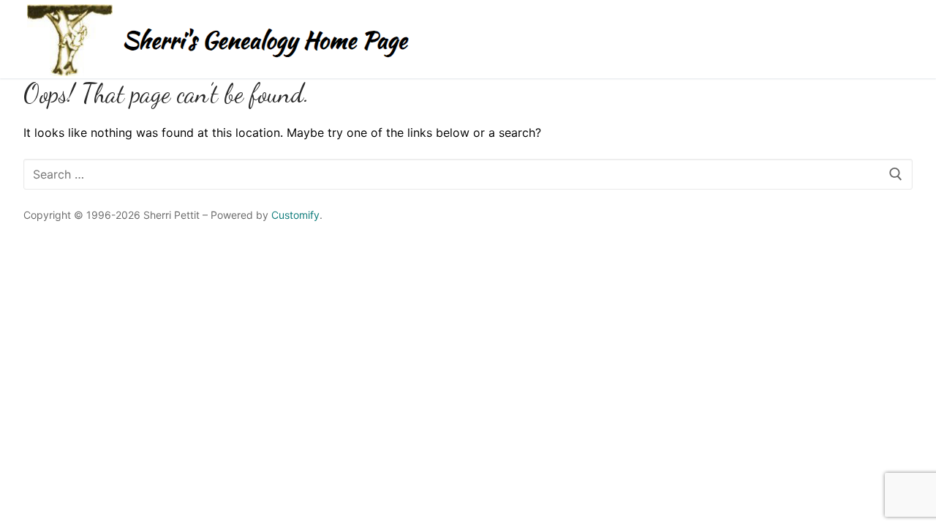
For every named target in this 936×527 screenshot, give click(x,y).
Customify (295, 215)
